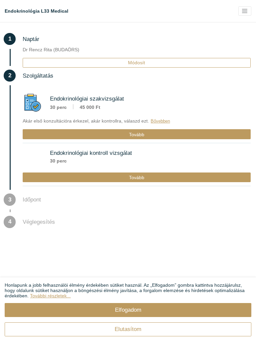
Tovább (136, 134)
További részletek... (50, 295)
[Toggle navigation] (244, 11)
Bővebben (160, 121)
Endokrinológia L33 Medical (36, 11)
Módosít (136, 62)
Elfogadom (128, 310)
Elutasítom (128, 329)
